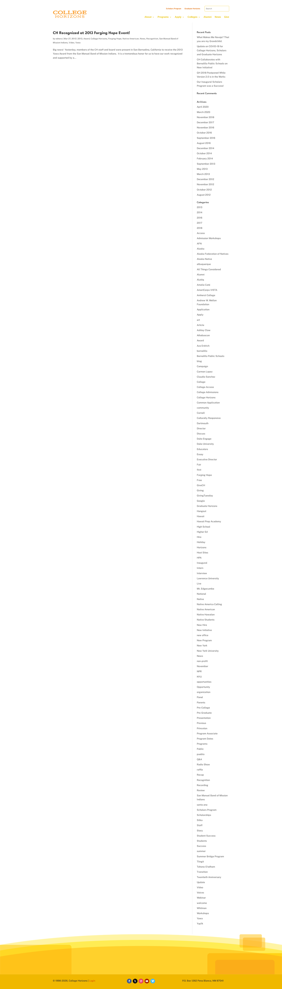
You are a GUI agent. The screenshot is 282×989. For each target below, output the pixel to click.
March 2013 (203, 174)
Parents (201, 702)
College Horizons (99, 38)
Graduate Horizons (192, 9)
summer (201, 851)
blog (199, 361)
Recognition (152, 38)
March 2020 (203, 112)
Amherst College (206, 295)
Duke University (205, 444)
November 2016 (205, 127)
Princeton (202, 728)
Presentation (204, 718)
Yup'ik (200, 923)
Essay (200, 454)
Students (202, 840)
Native (200, 599)
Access (201, 233)
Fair (199, 464)
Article (200, 325)
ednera (59, 38)
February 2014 (205, 158)
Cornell (201, 413)
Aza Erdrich (203, 345)
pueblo (200, 754)
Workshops (203, 913)
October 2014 (204, 153)
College (201, 382)
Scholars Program (173, 9)
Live (199, 583)
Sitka (200, 820)
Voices (200, 892)
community (203, 407)
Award (86, 38)
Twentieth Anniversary (209, 877)
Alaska (200, 248)
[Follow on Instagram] (141, 981)
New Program (204, 640)
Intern (200, 568)
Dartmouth (202, 423)
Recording (202, 785)
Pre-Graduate (204, 712)
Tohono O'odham (206, 866)
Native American (130, 38)
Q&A (199, 759)
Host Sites (202, 552)
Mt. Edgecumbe (205, 588)
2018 (199, 228)
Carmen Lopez (205, 371)
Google (201, 500)
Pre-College (203, 707)
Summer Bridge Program (210, 856)
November (202, 666)
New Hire (202, 625)
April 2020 (203, 106)
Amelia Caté (203, 284)
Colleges (192, 17)
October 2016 (204, 132)
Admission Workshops (209, 238)
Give (226, 17)
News (218, 17)
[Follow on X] (135, 981)
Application (203, 309)
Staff (199, 825)
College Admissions (207, 392)
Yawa (77, 42)
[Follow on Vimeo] (152, 981)
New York (202, 645)
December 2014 (205, 148)
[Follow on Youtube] (147, 981)
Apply (178, 17)
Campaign (202, 366)
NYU (199, 676)
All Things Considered (209, 269)
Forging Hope (114, 38)
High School (203, 526)
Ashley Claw (203, 330)
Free (199, 480)
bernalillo (202, 351)
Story (200, 830)
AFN (199, 243)
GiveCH (201, 485)
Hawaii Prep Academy (209, 521)
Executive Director (207, 459)
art (198, 320)
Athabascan (203, 335)
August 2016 (204, 143)
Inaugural (202, 562)
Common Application (208, 402)
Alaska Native (204, 259)
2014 (199, 212)
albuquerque (204, 264)
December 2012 (205, 179)
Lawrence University (208, 578)
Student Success (206, 835)
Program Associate (207, 733)
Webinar (201, 897)
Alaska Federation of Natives (212, 253)
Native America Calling (209, 604)
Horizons (201, 547)
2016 (199, 217)
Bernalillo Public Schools (210, 356)
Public (200, 749)
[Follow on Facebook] (129, 981)
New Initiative (204, 630)
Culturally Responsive (209, 418)
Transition (202, 871)
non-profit (202, 661)
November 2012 (205, 184)
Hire (199, 537)
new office (202, 635)
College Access (205, 387)
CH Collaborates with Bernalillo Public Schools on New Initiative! (212, 63)
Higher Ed (202, 531)
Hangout (201, 511)
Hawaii (200, 516)
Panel (200, 697)
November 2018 (205, 117)
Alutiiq (200, 279)
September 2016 (206, 138)
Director (201, 428)
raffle (200, 769)
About (148, 17)
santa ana (202, 804)
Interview (202, 573)
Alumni (208, 17)
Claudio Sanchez (206, 376)
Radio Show (203, 764)
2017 (199, 222)
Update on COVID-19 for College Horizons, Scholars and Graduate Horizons (211, 50)
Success (201, 846)
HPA (199, 557)
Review (201, 790)
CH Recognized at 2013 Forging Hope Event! (91, 33)
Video (71, 42)
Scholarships (204, 815)
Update (201, 882)
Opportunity (203, 687)
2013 (80, 38)
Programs (163, 17)
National (201, 593)
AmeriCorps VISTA (207, 290)
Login (92, 980)
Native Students (205, 619)
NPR (199, 671)
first (199, 469)
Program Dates (205, 738)
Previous (201, 723)
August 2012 (204, 194)
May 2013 (202, 169)
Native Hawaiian (206, 614)
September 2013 (206, 163)
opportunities (204, 681)
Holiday (201, 542)
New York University (208, 650)
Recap (200, 774)
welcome (202, 903)
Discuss (201, 433)
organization (203, 692)
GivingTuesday (205, 495)
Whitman (202, 908)
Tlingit (200, 861)
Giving (200, 490)
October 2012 (204, 189)
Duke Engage (204, 438)
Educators (202, 449)
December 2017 (205, 122)
